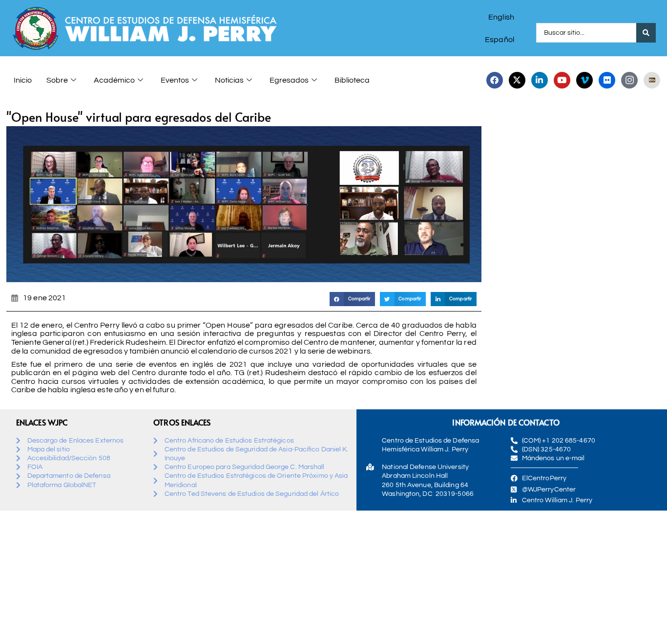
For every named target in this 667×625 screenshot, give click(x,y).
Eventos (175, 80)
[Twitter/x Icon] (517, 80)
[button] (352, 299)
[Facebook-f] (494, 80)
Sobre (57, 80)
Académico (114, 80)
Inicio (23, 80)
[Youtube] (562, 80)
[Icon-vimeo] (584, 80)
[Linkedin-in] (539, 80)
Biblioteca (352, 80)
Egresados (289, 80)
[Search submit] (646, 33)
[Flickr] (607, 80)
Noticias (229, 80)
